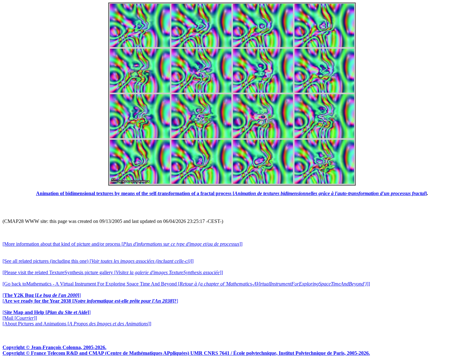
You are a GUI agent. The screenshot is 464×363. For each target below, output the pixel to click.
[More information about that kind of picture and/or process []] (122, 244)
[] (42, 295)
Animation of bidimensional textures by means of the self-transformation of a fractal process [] (231, 193)
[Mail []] (20, 318)
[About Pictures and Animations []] (77, 323)
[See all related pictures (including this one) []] (98, 261)
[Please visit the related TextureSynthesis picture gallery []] (113, 272)
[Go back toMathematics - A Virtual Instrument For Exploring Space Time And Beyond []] (186, 283)
